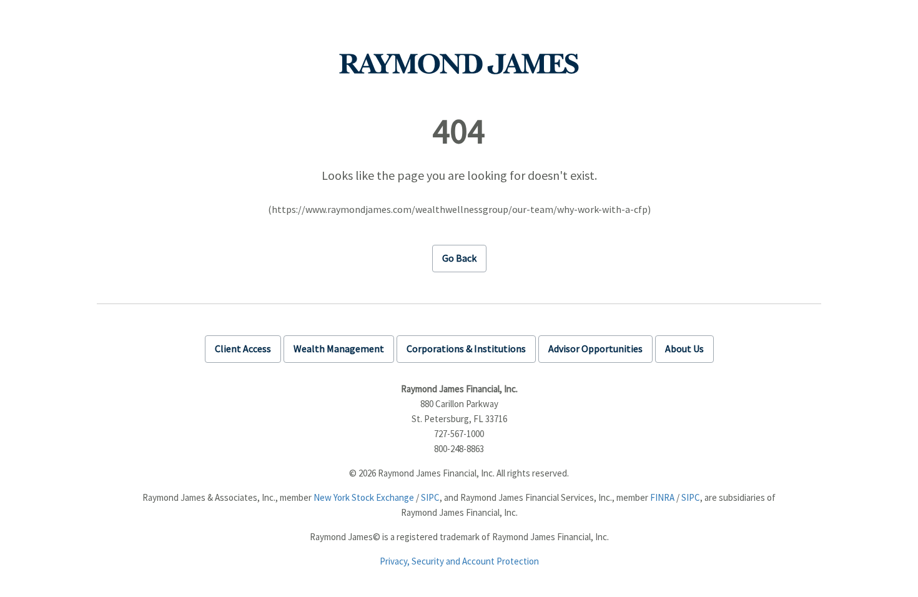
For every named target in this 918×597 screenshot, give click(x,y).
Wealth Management (339, 348)
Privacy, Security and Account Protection (459, 561)
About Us (684, 348)
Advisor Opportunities (595, 348)
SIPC (430, 497)
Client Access (243, 348)
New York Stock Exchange (363, 497)
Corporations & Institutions (466, 348)
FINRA (662, 497)
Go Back (459, 258)
